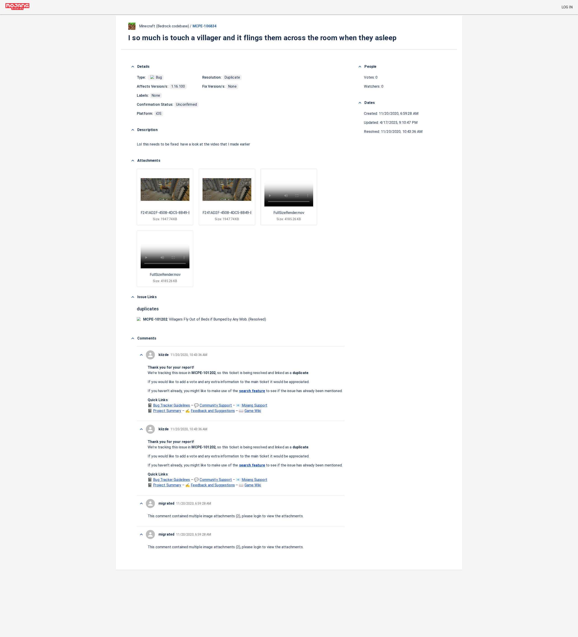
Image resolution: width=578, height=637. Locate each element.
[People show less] (359, 66)
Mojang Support (254, 405)
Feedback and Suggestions (213, 411)
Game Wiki (253, 411)
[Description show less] (132, 129)
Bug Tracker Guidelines (171, 405)
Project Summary (167, 411)
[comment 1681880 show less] (141, 429)
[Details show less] (132, 66)
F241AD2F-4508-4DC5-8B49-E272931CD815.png (180, 213)
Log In (567, 7)
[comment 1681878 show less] (141, 534)
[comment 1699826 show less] (141, 503)
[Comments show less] (132, 338)
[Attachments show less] (132, 160)
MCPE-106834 (205, 26)
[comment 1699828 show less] (141, 354)
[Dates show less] (359, 102)
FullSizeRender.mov (288, 213)
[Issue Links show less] (132, 297)
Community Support (216, 405)
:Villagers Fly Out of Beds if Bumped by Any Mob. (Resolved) (204, 319)
